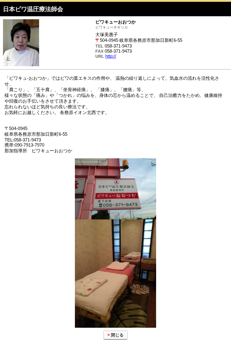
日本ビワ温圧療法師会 (33, 9)
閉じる (117, 335)
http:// (110, 56)
